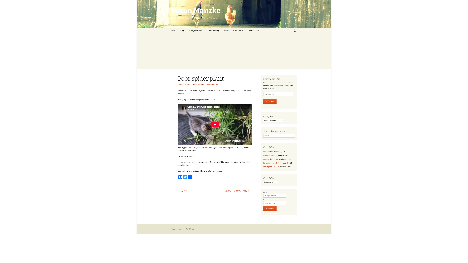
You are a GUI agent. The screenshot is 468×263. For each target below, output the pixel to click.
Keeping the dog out (270, 159)
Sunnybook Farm (195, 31)
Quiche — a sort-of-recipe (238, 190)
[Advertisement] (234, 52)
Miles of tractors (269, 155)
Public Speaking (213, 31)
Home (173, 31)
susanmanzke (213, 84)
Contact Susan (253, 31)
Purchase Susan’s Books (233, 31)
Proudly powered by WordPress (182, 229)
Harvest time (268, 151)
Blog (182, 31)
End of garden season (271, 167)
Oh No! (182, 190)
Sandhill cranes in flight (271, 163)
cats (202, 84)
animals (197, 84)
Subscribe (270, 101)
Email (265, 200)
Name (265, 192)
